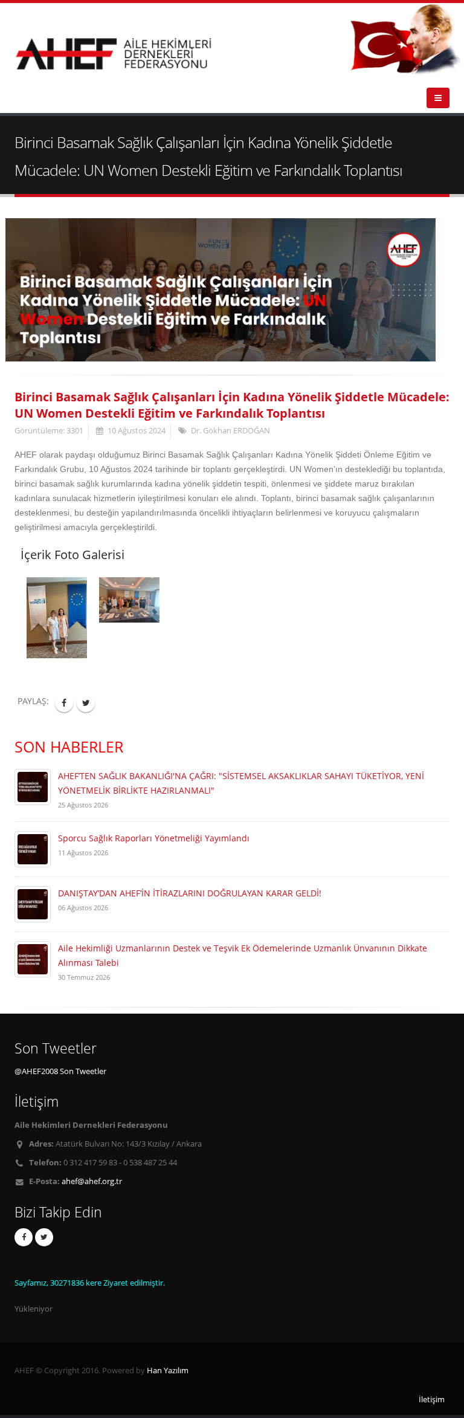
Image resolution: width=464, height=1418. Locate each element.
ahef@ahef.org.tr (92, 1181)
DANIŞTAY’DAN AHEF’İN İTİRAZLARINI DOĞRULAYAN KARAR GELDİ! (189, 893)
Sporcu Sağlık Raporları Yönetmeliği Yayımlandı (154, 838)
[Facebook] (23, 1237)
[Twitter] (44, 1237)
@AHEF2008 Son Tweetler (60, 1071)
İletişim (432, 1399)
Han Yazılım (167, 1370)
